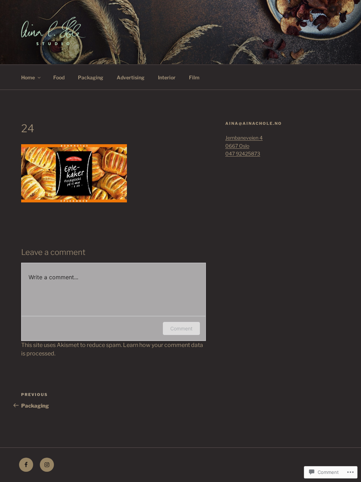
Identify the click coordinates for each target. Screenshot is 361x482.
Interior (167, 77)
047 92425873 (242, 154)
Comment (181, 328)
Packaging (90, 77)
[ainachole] (47, 465)
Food (59, 77)
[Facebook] (26, 465)
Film (194, 77)
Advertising (131, 77)
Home (28, 77)
